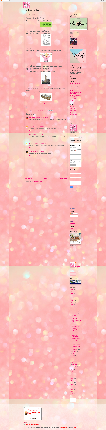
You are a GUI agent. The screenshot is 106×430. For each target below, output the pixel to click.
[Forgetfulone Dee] (73, 206)
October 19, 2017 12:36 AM (41, 117)
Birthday (71, 160)
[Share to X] (50, 110)
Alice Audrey (32, 143)
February (74, 364)
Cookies (71, 112)
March (74, 362)
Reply (30, 122)
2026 (72, 289)
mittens (30, 151)
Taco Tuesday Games (75, 100)
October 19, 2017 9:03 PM (38, 151)
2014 (72, 373)
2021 (72, 300)
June (73, 355)
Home (46, 178)
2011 (72, 380)
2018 (72, 306)
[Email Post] (46, 110)
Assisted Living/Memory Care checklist (75, 96)
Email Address (73, 150)
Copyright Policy (73, 114)
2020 (72, 302)
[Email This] (48, 110)
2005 (72, 393)
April (73, 360)
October (74, 315)
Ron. (30, 134)
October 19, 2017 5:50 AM (40, 126)
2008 (72, 387)
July (73, 353)
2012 (72, 378)
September (75, 349)
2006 (72, 391)
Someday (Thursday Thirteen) (75, 329)
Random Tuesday (76, 323)
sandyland (31, 126)
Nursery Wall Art (73, 98)
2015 (72, 371)
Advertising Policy (74, 108)
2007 (72, 389)
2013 (72, 376)
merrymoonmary (63, 427)
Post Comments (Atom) (36, 181)
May (73, 357)
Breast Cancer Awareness (75, 336)
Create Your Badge (72, 208)
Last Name (72, 157)
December (75, 310)
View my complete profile (77, 266)
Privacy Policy (73, 110)
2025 (72, 291)
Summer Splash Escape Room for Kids (75, 93)
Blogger (75, 427)
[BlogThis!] (49, 110)
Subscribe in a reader (32, 107)
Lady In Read (32, 117)
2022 (72, 298)
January (74, 366)
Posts (72, 213)
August (74, 351)
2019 (72, 304)
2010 (72, 382)
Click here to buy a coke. (75, 83)
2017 (72, 309)
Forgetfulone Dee (72, 192)
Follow (71, 228)
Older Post (63, 178)
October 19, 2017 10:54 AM (41, 143)
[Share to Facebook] (51, 110)
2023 (72, 295)
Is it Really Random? (75, 318)
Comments (74, 215)
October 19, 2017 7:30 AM (37, 134)
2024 (72, 293)
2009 (72, 384)
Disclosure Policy (73, 106)
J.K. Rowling (29, 414)
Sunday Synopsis (76, 326)
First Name (72, 153)
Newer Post (28, 178)
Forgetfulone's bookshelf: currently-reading (33, 409)
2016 (72, 369)
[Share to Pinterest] (52, 110)
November (75, 313)
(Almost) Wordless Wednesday (76, 341)
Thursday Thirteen (49, 103)
